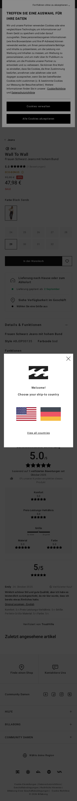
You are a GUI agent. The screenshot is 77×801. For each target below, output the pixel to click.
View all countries (38, 433)
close (68, 358)
